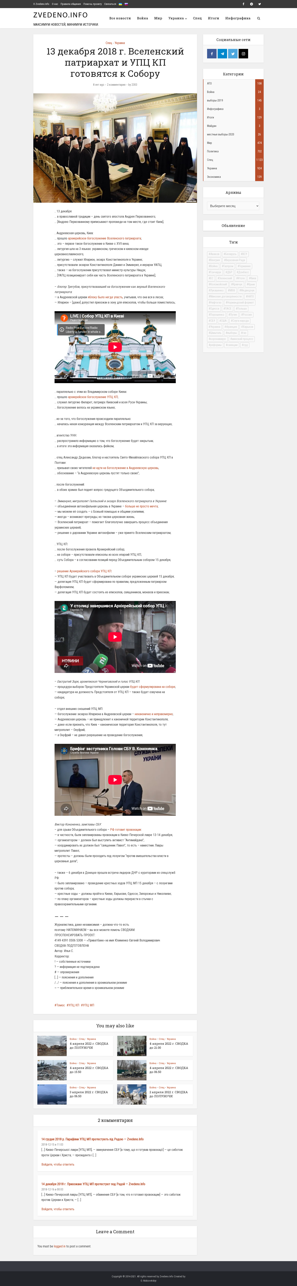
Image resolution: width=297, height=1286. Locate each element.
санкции (232, 345)
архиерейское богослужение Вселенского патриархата (104, 238)
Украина (176, 18)
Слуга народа (241, 320)
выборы (232, 332)
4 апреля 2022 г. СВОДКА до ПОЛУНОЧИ (89, 1045)
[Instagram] (243, 53)
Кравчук (237, 284)
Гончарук (215, 272)
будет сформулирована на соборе (152, 687)
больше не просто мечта (141, 506)
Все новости (120, 18)
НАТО (251, 296)
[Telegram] (222, 53)
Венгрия (215, 260)
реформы (216, 345)
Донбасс (243, 272)
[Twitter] (233, 53)
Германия (245, 266)
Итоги (213, 18)
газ (244, 332)
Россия (247, 314)
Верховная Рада (235, 260)
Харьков (248, 326)
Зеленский (225, 278)
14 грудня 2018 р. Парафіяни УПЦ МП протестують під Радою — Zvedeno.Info (92, 1139)
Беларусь (231, 254)
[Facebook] (212, 53)
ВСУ (244, 254)
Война (142, 18)
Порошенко (217, 314)
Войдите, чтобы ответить (57, 1164)
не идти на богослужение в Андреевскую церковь (125, 468)
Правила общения (71, 3)
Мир (158, 18)
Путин (233, 314)
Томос (60, 1005)
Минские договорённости (226, 296)
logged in (59, 1246)
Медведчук (248, 290)
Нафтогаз (215, 302)
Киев (253, 278)
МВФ (232, 290)
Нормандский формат (240, 302)
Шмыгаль (215, 332)
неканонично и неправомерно (154, 714)
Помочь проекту (92, 3)
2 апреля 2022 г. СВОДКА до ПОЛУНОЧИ (169, 1094)
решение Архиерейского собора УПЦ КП (84, 571)
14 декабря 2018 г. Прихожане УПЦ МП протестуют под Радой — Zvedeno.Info (93, 1184)
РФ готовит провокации (125, 830)
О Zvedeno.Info (41, 3)
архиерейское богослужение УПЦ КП (93, 397)
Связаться (110, 3)
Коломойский (218, 284)
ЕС (211, 278)
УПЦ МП (88, 1005)
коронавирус (218, 338)
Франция (231, 326)
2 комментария (116, 84)
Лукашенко (217, 290)
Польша (242, 308)
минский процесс (242, 338)
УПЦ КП (73, 1005)
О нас (55, 3)
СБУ (212, 320)
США (224, 320)
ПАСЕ (228, 308)
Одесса (214, 308)
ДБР (229, 272)
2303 (134, 84)
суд (245, 345)
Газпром (228, 266)
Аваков (214, 254)
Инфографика (238, 18)
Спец (197, 18)
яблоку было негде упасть (105, 297)
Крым (251, 284)
